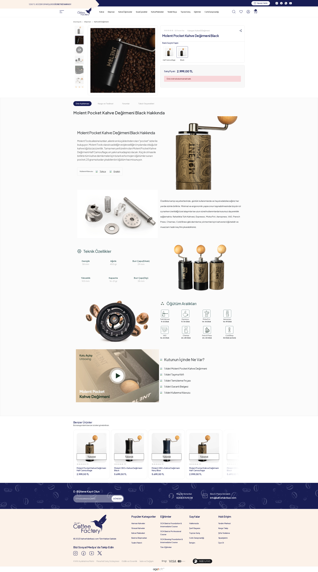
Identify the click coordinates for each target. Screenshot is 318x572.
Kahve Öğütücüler (125, 12)
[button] (255, 11)
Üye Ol (221, 542)
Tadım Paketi (136, 542)
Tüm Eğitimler (166, 547)
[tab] (82, 103)
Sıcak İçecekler (141, 12)
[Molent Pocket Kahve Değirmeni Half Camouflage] (169, 52)
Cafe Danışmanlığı (212, 12)
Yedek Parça (172, 12)
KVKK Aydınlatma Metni (83, 561)
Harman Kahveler (138, 523)
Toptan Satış (185, 12)
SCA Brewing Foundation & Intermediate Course (171, 540)
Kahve (101, 12)
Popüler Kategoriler (143, 516)
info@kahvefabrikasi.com (223, 497)
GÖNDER (117, 498)
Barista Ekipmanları (139, 538)
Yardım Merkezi (224, 523)
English (117, 171)
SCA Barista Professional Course (170, 532)
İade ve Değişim (147, 561)
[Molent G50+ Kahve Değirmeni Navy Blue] (166, 448)
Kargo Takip (223, 528)
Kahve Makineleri (157, 12)
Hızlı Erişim (224, 516)
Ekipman (111, 12)
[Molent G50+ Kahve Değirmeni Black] (129, 448)
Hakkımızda (194, 523)
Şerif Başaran (194, 528)
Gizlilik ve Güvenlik (129, 561)
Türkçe (103, 171)
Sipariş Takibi (262, 3)
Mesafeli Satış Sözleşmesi (107, 561)
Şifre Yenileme (224, 533)
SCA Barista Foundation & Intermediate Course (171, 525)
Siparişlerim (223, 538)
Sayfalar (194, 516)
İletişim (192, 542)
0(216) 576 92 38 (184, 497)
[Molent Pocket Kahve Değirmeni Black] (182, 52)
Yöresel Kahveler (138, 528)
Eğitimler (197, 12)
